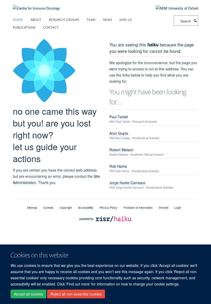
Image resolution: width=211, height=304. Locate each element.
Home (18, 19)
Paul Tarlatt (118, 116)
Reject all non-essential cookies (76, 294)
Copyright (66, 207)
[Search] (195, 20)
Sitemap (32, 207)
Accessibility (85, 207)
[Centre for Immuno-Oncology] (36, 5)
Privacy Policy (108, 207)
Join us (125, 19)
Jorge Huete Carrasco (127, 182)
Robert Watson (121, 149)
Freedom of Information (138, 207)
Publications (24, 26)
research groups (64, 19)
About (35, 19)
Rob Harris (118, 166)
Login (177, 207)
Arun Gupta (118, 133)
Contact (51, 26)
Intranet (163, 207)
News (107, 19)
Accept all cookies (28, 294)
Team (90, 19)
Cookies (48, 207)
